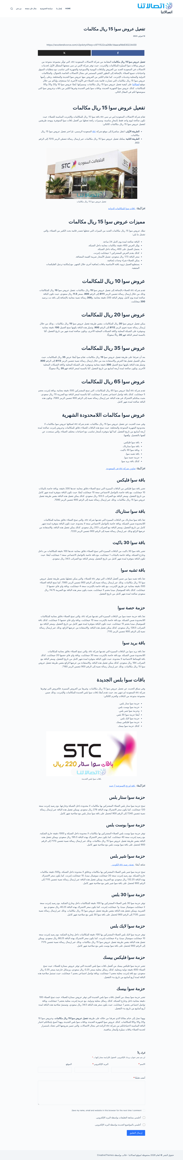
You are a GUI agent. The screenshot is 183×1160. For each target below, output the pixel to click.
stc (94, 131)
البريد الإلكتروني (100, 1064)
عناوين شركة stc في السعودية (121, 468)
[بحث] (12, 9)
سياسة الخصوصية (46, 8)
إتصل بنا (59, 8)
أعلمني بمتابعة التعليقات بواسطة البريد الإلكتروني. (118, 1117)
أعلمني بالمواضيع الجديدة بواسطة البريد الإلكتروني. (118, 1124)
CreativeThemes (105, 1155)
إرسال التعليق (136, 1132)
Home (67, 8)
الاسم (141, 1064)
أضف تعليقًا (139, 1077)
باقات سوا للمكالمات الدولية (122, 208)
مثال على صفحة (30, 8)
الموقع (69, 1064)
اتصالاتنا (166, 12)
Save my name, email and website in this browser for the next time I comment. (106, 1110)
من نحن (18, 8)
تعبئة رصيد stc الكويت (122, 864)
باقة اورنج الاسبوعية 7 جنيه (122, 785)
